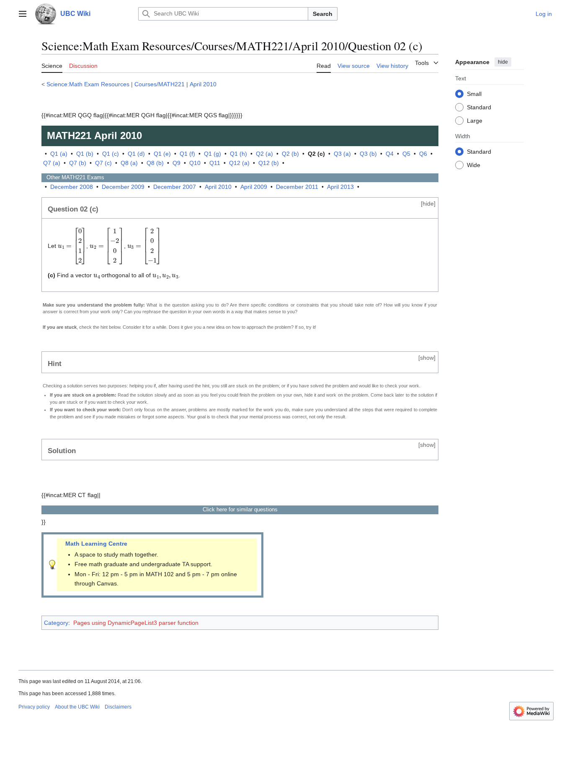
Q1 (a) (58, 153)
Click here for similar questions (240, 509)
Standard (479, 106)
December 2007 (174, 186)
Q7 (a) (51, 163)
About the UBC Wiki (77, 707)
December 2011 (297, 186)
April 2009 (253, 186)
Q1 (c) (110, 153)
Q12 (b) (268, 163)
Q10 (195, 163)
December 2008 (71, 186)
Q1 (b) (84, 153)
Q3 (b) (368, 153)
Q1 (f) (187, 153)
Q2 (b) (290, 153)
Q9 (176, 163)
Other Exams (72, 177)
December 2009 (123, 186)
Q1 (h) (238, 153)
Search (322, 13)
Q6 (423, 153)
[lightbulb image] (52, 564)
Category (56, 622)
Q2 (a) (264, 153)
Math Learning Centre (96, 543)
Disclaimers (118, 707)
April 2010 (203, 84)
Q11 (214, 163)
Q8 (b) (155, 163)
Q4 (390, 153)
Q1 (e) (162, 153)
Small (474, 93)
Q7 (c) (103, 163)
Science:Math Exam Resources (87, 84)
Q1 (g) (212, 153)
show (427, 357)
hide (503, 62)
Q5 (406, 153)
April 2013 (340, 186)
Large (474, 120)
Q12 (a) (239, 163)
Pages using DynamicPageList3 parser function (135, 622)
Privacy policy (34, 707)
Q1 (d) (136, 153)
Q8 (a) (129, 163)
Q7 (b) (77, 163)
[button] (22, 14)
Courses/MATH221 (159, 84)
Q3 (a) (342, 153)
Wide (473, 164)
